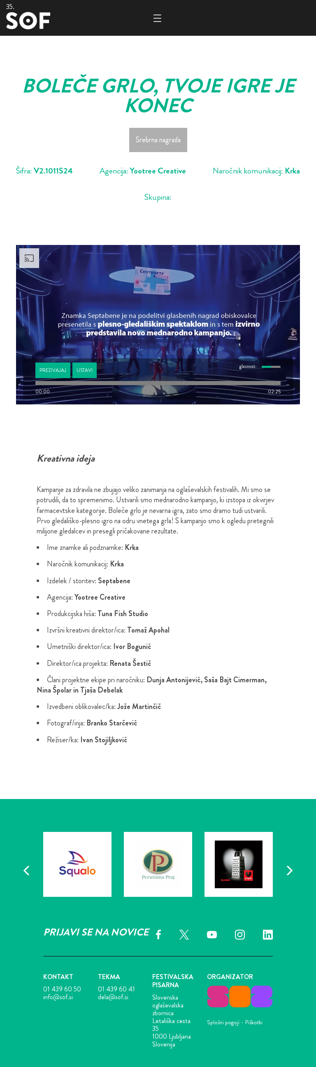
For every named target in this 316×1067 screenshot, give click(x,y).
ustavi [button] (85, 370)
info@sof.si (58, 997)
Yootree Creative (158, 171)
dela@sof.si (113, 997)
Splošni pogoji (223, 1022)
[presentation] (26, 870)
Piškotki (254, 1022)
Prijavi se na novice (96, 932)
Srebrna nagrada (158, 139)
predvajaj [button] (53, 370)
